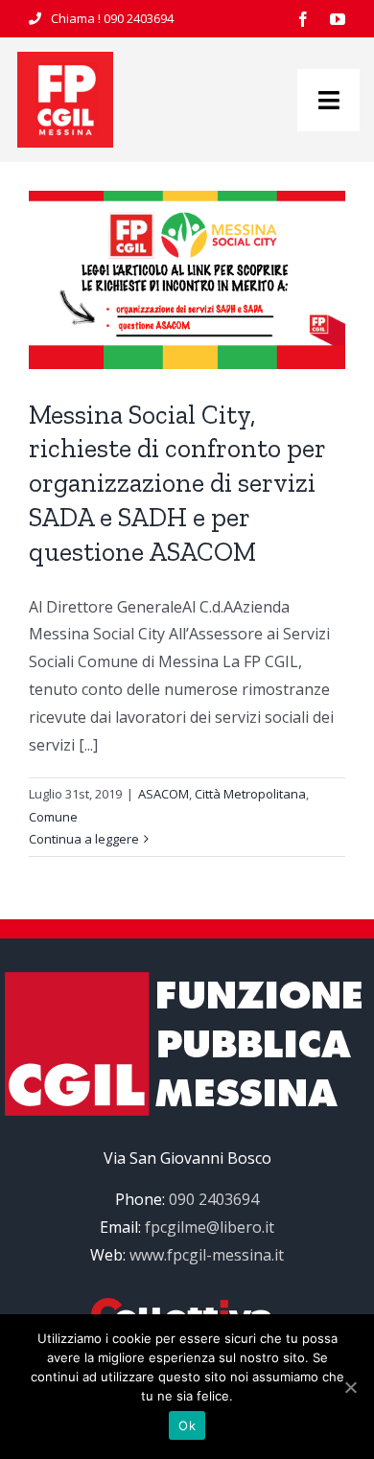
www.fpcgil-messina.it (206, 1254)
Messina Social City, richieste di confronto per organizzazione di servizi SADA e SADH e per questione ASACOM (177, 483)
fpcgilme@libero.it (209, 1227)
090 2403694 (139, 18)
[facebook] (303, 19)
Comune (53, 816)
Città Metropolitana (250, 793)
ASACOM (163, 793)
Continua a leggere (84, 838)
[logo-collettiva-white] (187, 1305)
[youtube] (337, 19)
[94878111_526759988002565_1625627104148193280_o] (65, 59)
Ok (187, 1425)
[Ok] (350, 1387)
